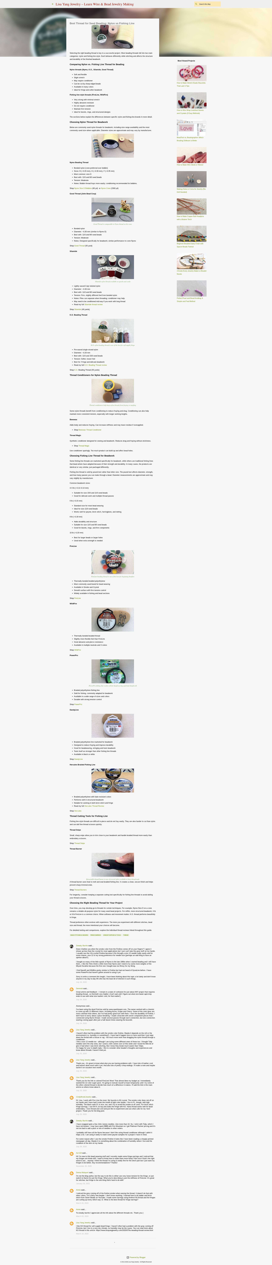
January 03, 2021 (83, 1184)
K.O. (76, 370)
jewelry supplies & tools (112, 935)
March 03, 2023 (82, 1203)
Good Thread (79, 246)
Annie (78, 1190)
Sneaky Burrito (82, 946)
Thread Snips (79, 843)
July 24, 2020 (81, 982)
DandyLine (78, 759)
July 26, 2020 (81, 1147)
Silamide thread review (93, 305)
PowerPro (78, 704)
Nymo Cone (105, 188)
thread (125, 935)
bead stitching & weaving (79, 935)
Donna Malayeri (82, 1173)
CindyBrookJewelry (83, 1097)
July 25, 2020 (81, 1054)
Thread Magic (84, 446)
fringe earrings (96, 935)
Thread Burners (80, 890)
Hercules (77, 811)
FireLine (77, 598)
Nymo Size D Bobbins (83, 188)
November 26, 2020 (84, 1166)
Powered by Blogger (137, 1257)
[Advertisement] (170, 92)
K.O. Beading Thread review (95, 365)
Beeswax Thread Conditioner (90, 430)
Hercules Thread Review (94, 806)
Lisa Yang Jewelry (83, 1030)
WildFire (77, 650)
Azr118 (79, 1153)
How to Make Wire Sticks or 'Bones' (190, 165)
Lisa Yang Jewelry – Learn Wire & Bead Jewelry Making (95, 4)
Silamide (77, 309)
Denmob (79, 989)
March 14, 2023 (82, 1234)
